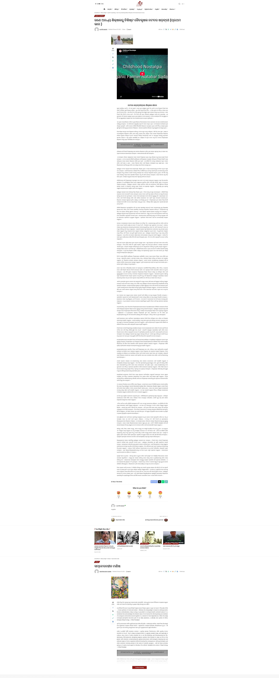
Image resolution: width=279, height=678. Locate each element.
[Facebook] (95, 3)
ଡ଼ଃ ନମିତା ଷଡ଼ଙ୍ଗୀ (103, 29)
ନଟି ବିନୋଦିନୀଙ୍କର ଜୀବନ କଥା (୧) (125, 546)
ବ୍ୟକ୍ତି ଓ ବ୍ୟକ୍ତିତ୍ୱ (99, 15)
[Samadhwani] (139, 4)
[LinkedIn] (103, 3)
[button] (179, 4)
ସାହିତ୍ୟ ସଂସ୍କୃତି (97, 543)
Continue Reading (139, 667)
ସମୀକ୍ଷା (97, 561)
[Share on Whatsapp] (168, 29)
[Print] (177, 29)
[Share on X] (166, 29)
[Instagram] (101, 3)
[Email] (173, 29)
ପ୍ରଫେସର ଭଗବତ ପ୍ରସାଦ (105, 571)
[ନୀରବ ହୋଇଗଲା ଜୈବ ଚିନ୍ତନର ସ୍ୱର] (174, 537)
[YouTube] (99, 3)
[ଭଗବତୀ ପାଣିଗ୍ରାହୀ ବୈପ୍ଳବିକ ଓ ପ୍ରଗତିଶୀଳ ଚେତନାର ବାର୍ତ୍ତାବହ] (151, 537)
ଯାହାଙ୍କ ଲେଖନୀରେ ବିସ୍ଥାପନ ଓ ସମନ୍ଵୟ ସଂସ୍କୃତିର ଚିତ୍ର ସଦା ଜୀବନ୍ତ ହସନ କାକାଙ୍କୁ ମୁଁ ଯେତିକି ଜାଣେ (104, 547)
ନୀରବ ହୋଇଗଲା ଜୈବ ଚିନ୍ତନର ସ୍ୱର (171, 546)
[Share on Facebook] (164, 29)
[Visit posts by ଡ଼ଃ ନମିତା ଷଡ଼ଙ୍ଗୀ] (113, 506)
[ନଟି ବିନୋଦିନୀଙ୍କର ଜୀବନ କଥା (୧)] (128, 537)
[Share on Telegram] (171, 29)
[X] (97, 3)
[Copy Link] (175, 29)
